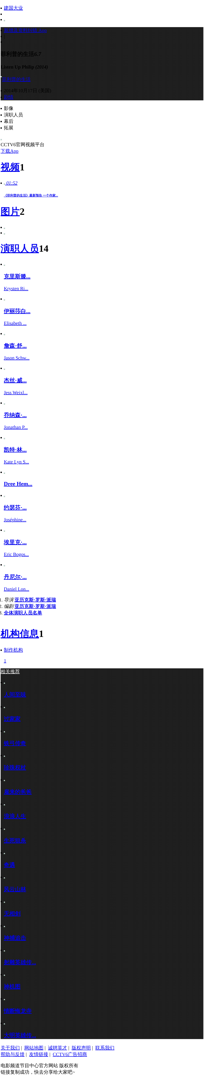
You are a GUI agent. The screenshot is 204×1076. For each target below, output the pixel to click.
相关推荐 (10, 671)
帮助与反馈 (13, 1054)
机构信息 (20, 633)
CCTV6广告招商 (70, 1054)
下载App (9, 151)
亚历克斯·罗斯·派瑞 (35, 599)
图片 (10, 211)
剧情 (8, 97)
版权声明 (81, 1047)
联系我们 (104, 1047)
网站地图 (33, 1047)
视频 (10, 167)
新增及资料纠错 (25, 30)
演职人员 (20, 248)
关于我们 (10, 1047)
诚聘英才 (57, 1047)
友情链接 (38, 1054)
